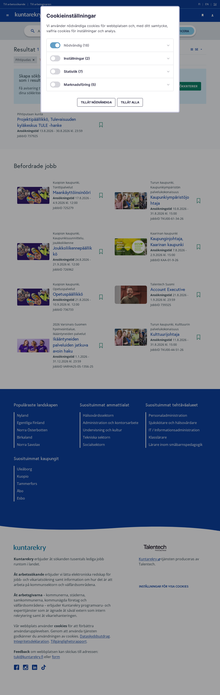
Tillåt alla (130, 102)
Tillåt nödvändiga (96, 102)
